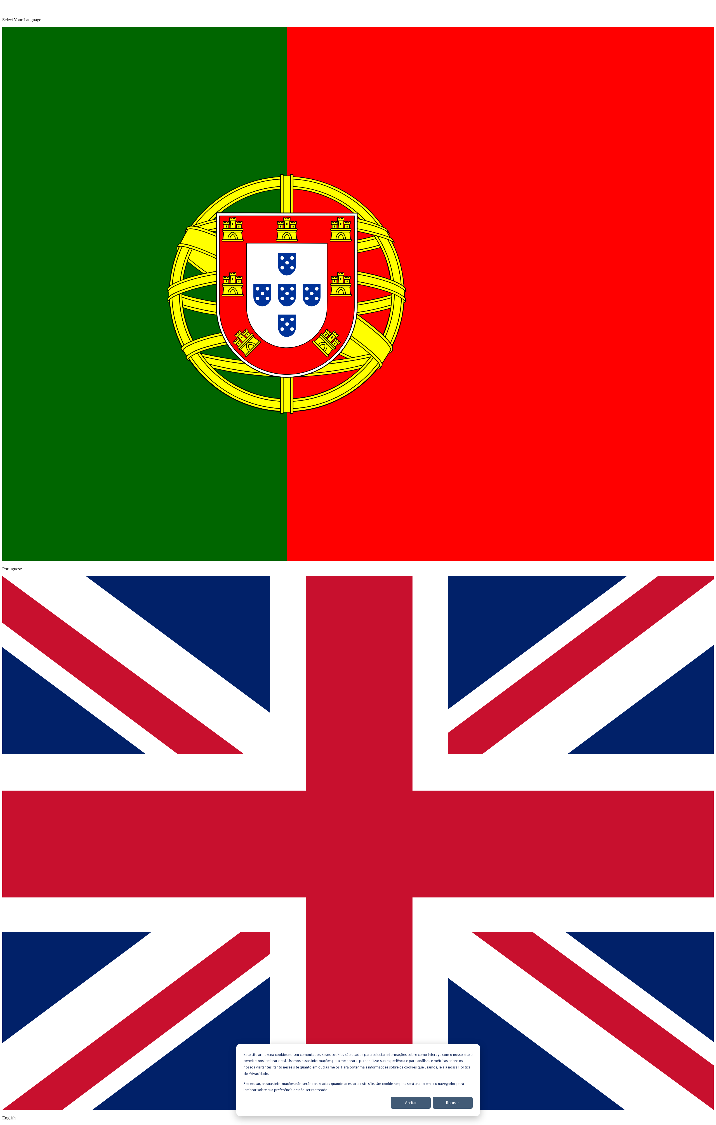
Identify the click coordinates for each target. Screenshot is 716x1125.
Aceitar (411, 1102)
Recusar (452, 1102)
